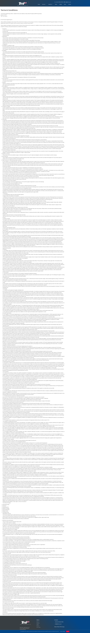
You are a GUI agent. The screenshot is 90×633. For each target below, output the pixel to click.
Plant (65, 4)
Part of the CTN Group (59, 626)
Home (39, 4)
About (56, 4)
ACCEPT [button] (68, 631)
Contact (69, 4)
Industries (50, 4)
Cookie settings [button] (62, 631)
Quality (60, 4)
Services (43, 4)
